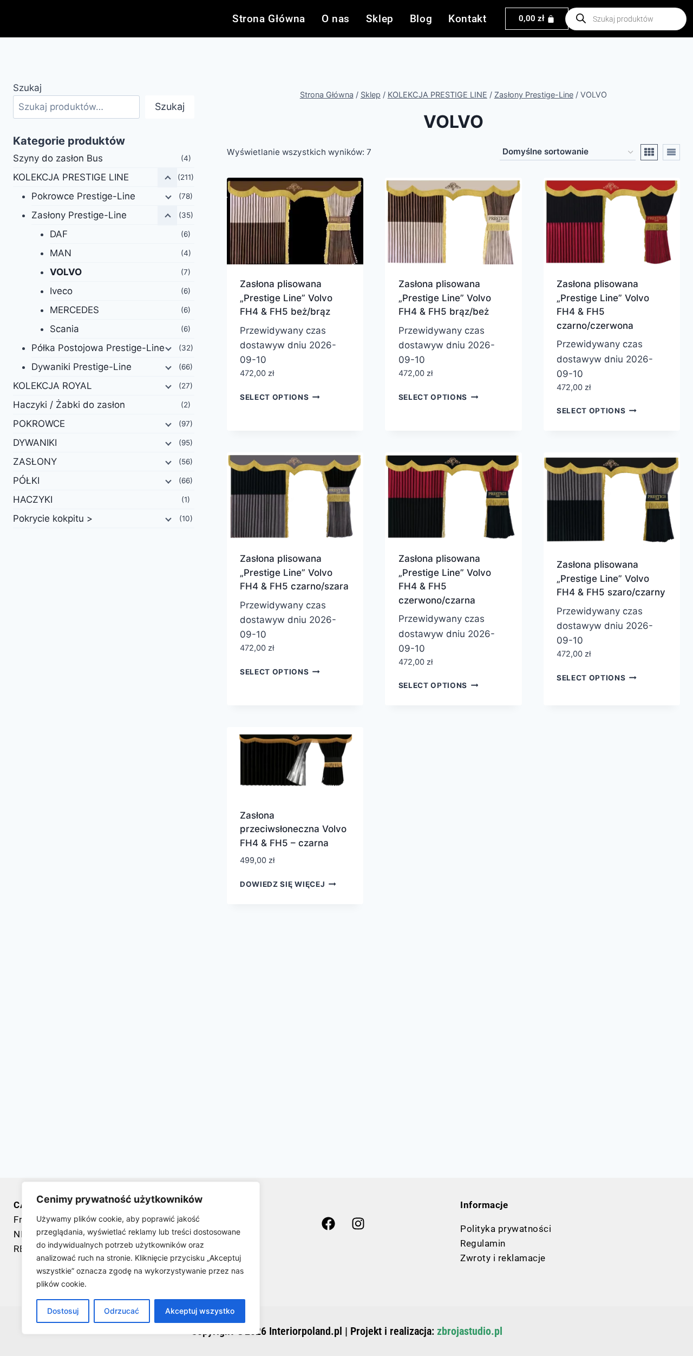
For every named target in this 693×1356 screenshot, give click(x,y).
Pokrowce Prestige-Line (83, 196)
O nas (336, 18)
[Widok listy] (671, 152)
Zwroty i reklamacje (503, 1258)
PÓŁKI (26, 480)
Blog (421, 18)
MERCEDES (74, 309)
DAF (59, 234)
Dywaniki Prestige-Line (81, 366)
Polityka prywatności (505, 1228)
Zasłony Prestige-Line (79, 215)
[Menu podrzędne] (167, 196)
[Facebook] (328, 1223)
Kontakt (467, 18)
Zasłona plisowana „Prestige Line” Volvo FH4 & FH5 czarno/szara (294, 572)
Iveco (61, 291)
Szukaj (27, 87)
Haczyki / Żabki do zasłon (69, 404)
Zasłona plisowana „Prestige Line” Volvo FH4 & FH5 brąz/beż (444, 297)
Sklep (380, 18)
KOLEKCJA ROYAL (52, 385)
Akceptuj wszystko (199, 1310)
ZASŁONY (35, 461)
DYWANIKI (35, 442)
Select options (274, 397)
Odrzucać (121, 1310)
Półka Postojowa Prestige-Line (98, 347)
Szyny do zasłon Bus (58, 158)
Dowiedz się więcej (282, 883)
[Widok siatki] (649, 152)
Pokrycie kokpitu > (53, 518)
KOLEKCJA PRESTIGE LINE (71, 177)
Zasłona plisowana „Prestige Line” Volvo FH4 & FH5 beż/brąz (286, 297)
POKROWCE (39, 423)
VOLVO (66, 272)
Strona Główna (268, 18)
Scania (64, 328)
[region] (141, 1258)
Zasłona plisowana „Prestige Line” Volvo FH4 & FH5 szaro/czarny (611, 578)
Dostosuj (63, 1310)
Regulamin (483, 1243)
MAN (60, 253)
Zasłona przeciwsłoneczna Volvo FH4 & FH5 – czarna (293, 829)
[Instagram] (357, 1223)
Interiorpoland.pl (305, 1331)
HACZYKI (33, 499)
